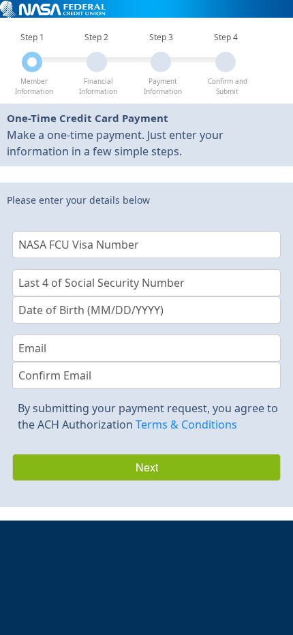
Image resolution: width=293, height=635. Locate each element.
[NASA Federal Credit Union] (53, 8)
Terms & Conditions (186, 424)
